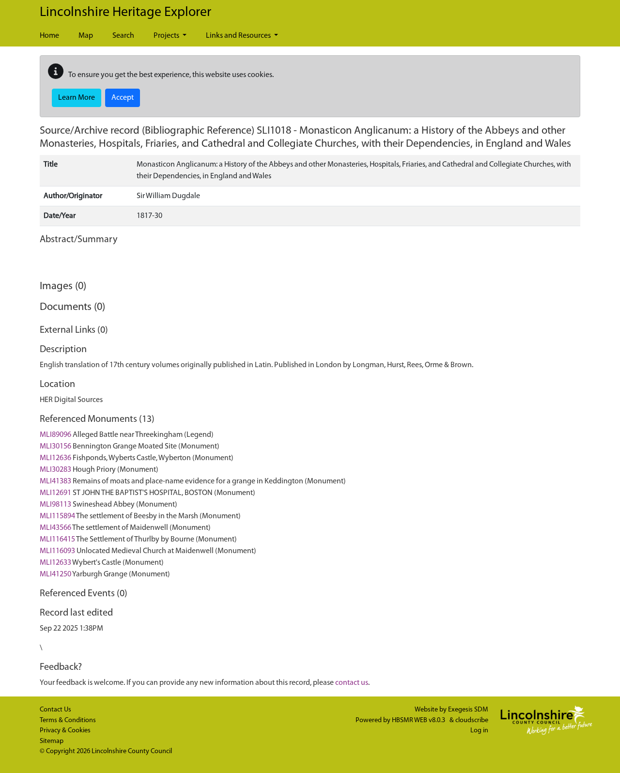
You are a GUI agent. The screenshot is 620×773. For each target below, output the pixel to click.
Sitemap (51, 741)
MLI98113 (55, 505)
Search (123, 36)
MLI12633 (55, 563)
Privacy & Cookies (65, 730)
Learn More (76, 98)
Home (49, 36)
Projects (167, 36)
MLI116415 (57, 539)
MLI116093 (57, 551)
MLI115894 (57, 516)
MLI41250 (55, 574)
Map (85, 36)
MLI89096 (55, 435)
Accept (122, 98)
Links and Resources (239, 36)
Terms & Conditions (68, 720)
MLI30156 (55, 446)
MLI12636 (55, 458)
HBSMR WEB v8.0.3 (419, 720)
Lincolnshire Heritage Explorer (125, 12)
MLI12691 (55, 493)
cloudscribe (471, 720)
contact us (351, 683)
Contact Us (55, 709)
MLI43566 (55, 528)
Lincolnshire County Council (132, 751)
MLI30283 (55, 470)
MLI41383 (55, 481)
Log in (479, 730)
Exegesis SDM (468, 709)
